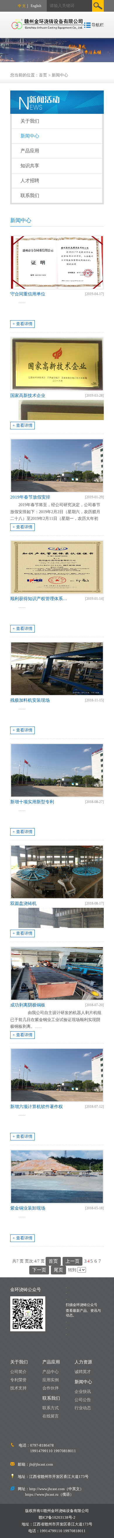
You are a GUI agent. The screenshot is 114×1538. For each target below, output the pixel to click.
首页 (43, 75)
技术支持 (18, 1388)
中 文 (22, 6)
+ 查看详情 (22, 324)
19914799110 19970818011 (53, 1451)
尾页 (58, 1269)
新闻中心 (60, 75)
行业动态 (83, 1408)
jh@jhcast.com (41, 1464)
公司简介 (18, 1372)
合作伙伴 (50, 1388)
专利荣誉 (18, 1380)
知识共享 (29, 165)
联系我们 (29, 195)
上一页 (72, 1261)
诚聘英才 (83, 1372)
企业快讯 (83, 1391)
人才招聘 (29, 180)
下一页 (39, 1269)
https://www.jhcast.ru (41, 1494)
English (36, 6)
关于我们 (29, 121)
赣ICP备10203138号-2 (57, 1517)
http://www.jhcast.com (47, 1489)
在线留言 (50, 1416)
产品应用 (29, 150)
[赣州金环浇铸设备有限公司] (48, 20)
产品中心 (50, 1372)
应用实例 (50, 1380)
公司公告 (83, 1400)
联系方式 (50, 1408)
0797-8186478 (42, 1445)
